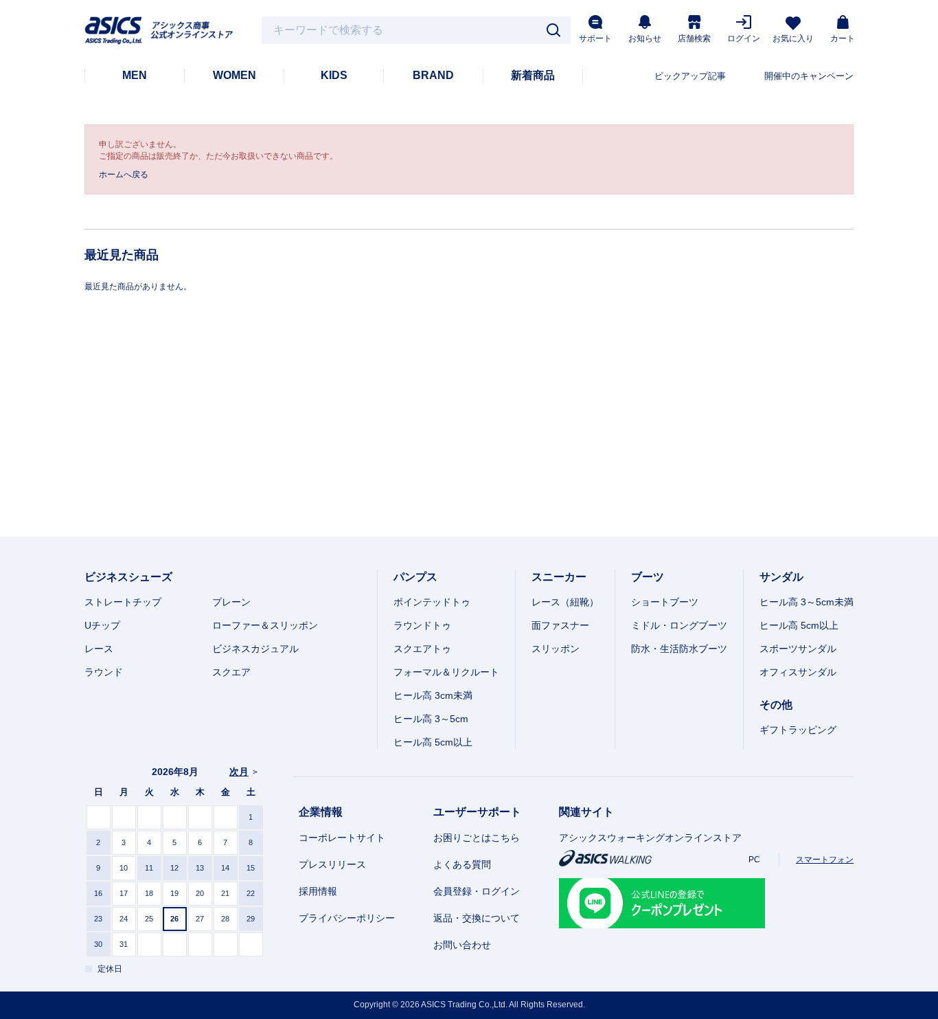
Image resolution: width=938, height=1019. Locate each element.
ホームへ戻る (123, 174)
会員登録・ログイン (476, 891)
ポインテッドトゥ (431, 601)
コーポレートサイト (342, 837)
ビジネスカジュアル (255, 648)
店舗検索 (694, 38)
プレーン (231, 601)
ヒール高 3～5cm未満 (806, 601)
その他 (775, 704)
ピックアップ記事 (690, 76)
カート (842, 38)
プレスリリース (332, 864)
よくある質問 (462, 864)
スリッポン (555, 648)
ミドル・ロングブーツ (679, 625)
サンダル (781, 577)
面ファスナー (560, 625)
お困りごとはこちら (476, 837)
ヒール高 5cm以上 (432, 742)
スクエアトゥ (422, 648)
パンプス (415, 577)
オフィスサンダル (797, 672)
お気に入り (793, 38)
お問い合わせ (462, 944)
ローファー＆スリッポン (265, 625)
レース (98, 648)
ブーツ (647, 577)
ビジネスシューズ (128, 577)
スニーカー (558, 577)
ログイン (743, 38)
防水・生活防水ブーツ (679, 648)
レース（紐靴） (565, 601)
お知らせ (644, 38)
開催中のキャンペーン (809, 76)
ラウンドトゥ (422, 625)
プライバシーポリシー (347, 917)
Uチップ (102, 625)
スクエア (231, 672)
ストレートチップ (122, 601)
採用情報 (318, 891)
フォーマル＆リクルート (446, 672)
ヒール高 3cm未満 (432, 695)
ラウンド (103, 672)
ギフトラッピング (797, 729)
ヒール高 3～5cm (430, 718)
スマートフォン (825, 859)
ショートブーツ (664, 601)
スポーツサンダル (797, 648)
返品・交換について (476, 917)
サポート (595, 38)
